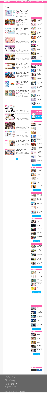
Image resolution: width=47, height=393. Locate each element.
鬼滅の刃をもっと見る (36, 354)
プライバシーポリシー (19, 391)
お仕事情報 (26, 1)
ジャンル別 (19, 1)
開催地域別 (22, 1)
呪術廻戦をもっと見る (36, 241)
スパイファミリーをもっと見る (36, 292)
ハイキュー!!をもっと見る (37, 190)
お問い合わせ (11, 384)
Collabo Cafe (7, 1)
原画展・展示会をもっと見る (36, 164)
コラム (33, 1)
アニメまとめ (29, 1)
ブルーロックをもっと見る (36, 328)
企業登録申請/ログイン (37, 1)
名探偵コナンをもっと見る (36, 215)
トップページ (15, 1)
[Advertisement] (17, 101)
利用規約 (23, 391)
